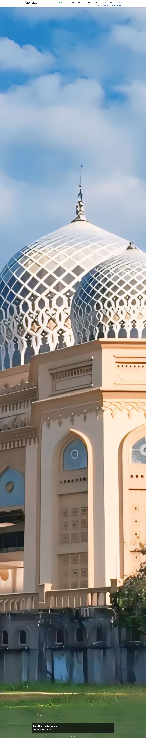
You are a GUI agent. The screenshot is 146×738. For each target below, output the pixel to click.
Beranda (59, 2)
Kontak (110, 2)
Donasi (97, 2)
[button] (3, 369)
